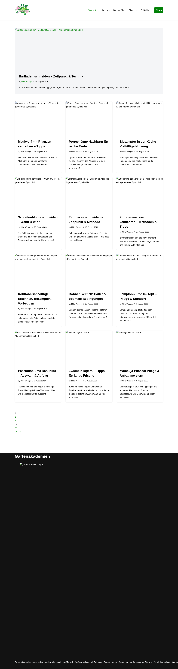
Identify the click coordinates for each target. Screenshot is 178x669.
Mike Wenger (26, 82)
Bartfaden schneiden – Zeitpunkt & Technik (51, 76)
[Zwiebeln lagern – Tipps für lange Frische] (89, 348)
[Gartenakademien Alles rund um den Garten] (22, 10)
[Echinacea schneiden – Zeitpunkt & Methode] (89, 194)
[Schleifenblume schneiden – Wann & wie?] (38, 194)
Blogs (159, 10)
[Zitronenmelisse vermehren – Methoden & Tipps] (139, 194)
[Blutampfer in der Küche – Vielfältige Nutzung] (139, 119)
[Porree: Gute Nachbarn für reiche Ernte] (89, 119)
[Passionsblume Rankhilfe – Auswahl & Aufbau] (38, 348)
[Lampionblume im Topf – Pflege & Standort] (139, 271)
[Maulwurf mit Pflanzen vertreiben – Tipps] (38, 119)
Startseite (92, 10)
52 (16, 427)
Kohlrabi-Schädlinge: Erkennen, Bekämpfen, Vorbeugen (35, 298)
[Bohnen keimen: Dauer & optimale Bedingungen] (89, 271)
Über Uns (105, 10)
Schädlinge (146, 10)
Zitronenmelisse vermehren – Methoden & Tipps (138, 221)
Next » (18, 431)
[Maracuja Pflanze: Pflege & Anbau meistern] (139, 348)
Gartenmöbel (119, 10)
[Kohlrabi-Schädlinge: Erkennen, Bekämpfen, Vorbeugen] (38, 271)
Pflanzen (133, 10)
